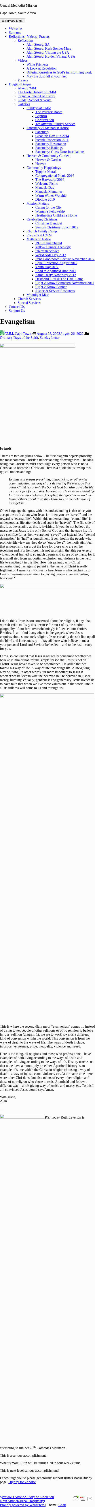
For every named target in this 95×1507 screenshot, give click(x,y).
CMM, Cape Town (17, 333)
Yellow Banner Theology (53, 247)
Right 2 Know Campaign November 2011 (64, 283)
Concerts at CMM (39, 235)
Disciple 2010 (45, 199)
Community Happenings (44, 168)
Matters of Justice (39, 239)
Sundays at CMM (39, 108)
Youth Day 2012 (47, 267)
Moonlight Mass (38, 295)
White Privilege (37, 64)
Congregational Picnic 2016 (54, 175)
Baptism (41, 116)
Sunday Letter (49, 337)
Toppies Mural (45, 171)
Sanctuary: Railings (49, 148)
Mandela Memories (48, 191)
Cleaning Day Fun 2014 (52, 136)
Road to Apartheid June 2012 (55, 271)
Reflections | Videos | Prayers (29, 36)
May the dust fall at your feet (46, 76)
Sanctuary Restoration (50, 144)
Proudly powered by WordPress (22, 1505)
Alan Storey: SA (38, 44)
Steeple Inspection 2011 (51, 140)
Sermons (15, 32)
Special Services (29, 303)
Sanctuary (42, 132)
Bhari (62, 1505)
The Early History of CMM (37, 92)
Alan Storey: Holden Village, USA (51, 56)
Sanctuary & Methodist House (48, 128)
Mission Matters (38, 203)
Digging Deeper (20, 84)
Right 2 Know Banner (50, 287)
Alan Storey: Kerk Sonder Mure (49, 48)
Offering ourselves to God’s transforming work (59, 72)
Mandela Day (44, 187)
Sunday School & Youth (34, 100)
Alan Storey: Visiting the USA (48, 52)
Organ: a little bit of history (36, 96)
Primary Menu (13, 21)
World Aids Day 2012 (50, 255)
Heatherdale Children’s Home (56, 215)
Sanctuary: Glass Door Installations (59, 152)
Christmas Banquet (48, 223)
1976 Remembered (48, 243)
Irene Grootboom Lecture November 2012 (65, 259)
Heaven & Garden (48, 160)
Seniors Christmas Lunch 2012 (56, 227)
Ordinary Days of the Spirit (19, 337)
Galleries (24, 104)
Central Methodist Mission (18, 5)
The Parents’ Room (48, 112)
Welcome (15, 28)
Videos (22, 60)
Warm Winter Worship (50, 195)
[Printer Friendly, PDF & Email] (83, 1498)
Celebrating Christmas (42, 219)
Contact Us (17, 307)
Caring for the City (48, 207)
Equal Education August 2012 (56, 263)
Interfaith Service (47, 251)
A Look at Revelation (42, 68)
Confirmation (44, 120)
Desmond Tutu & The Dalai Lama (59, 279)
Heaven (40, 164)
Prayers (23, 80)
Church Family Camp (42, 231)
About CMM (27, 88)
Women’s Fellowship (50, 211)
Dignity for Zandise (22, 1482)
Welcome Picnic (46, 183)
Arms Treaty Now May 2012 (55, 275)
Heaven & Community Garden (48, 156)
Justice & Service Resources (55, 291)
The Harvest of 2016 (49, 179)
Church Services (29, 299)
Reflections (25, 40)
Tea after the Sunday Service (55, 124)
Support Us (17, 311)
